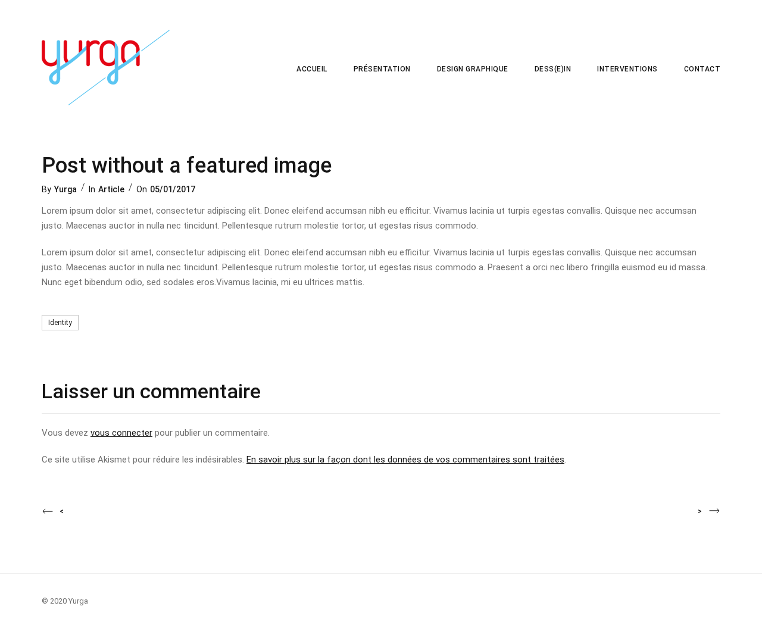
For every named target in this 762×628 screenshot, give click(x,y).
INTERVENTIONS (627, 69)
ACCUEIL (311, 69)
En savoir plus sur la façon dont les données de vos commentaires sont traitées (405, 459)
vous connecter (121, 432)
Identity (60, 322)
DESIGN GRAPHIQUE (472, 69)
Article (111, 189)
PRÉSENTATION (382, 69)
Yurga (65, 189)
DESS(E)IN (553, 69)
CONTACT (702, 69)
